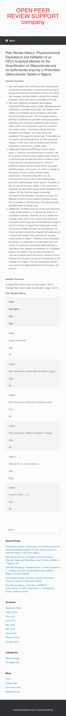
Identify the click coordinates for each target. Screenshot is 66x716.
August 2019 (11, 612)
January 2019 (12, 641)
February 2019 (12, 637)
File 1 (11, 347)
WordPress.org (12, 691)
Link (42, 135)
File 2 (11, 478)
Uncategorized (12, 662)
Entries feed (11, 683)
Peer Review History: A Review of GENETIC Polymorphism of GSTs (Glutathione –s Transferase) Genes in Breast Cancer (30, 588)
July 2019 (10, 616)
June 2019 (10, 620)
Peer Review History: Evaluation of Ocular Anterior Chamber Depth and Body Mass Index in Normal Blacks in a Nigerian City (33, 560)
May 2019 (10, 624)
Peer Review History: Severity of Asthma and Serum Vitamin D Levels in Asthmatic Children (30, 579)
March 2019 (11, 633)
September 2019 (13, 607)
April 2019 (10, 628)
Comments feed (13, 687)
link (54, 99)
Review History (13, 658)
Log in (8, 678)
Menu (12, 40)
